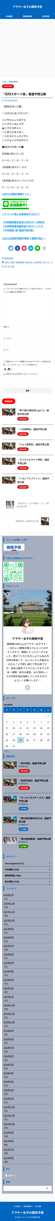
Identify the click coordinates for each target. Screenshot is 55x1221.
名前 (6, 326)
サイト (6, 350)
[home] (27, 687)
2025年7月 (8, 945)
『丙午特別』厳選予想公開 (32, 763)
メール (7, 338)
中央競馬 (9, 16)
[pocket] (24, 248)
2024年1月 (8, 1098)
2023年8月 (8, 1140)
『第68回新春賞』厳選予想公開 (35, 838)
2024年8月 (8, 1039)
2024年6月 (8, 1056)
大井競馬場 (37, 262)
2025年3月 (8, 979)
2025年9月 (8, 928)
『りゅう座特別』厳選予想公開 (33, 444)
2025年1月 (8, 996)
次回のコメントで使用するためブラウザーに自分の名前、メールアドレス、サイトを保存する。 (27, 363)
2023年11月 (9, 1115)
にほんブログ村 (10, 552)
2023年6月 (8, 1157)
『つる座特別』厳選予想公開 (32, 429)
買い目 (7, 266)
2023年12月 (9, 1107)
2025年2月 (8, 988)
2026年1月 (8, 894)
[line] (37, 248)
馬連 (12, 266)
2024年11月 (9, 1013)
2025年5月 (8, 962)
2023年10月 (9, 1124)
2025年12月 (9, 903)
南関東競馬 (27, 16)
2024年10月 (9, 1022)
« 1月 (5, 751)
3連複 (12, 262)
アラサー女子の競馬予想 (27, 7)
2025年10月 (9, 920)
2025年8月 (8, 937)
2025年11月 (9, 911)
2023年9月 (8, 1132)
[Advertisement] (27, 48)
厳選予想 (28, 262)
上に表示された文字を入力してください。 (21, 373)
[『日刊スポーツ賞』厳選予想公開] (31, 248)
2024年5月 (8, 1064)
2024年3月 (8, 1081)
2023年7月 (8, 1149)
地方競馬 (45, 16)
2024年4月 (8, 1073)
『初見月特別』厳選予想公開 (33, 780)
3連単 (7, 262)
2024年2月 (8, 1090)
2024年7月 (8, 1047)
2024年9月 (8, 1030)
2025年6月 (8, 954)
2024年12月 (9, 1005)
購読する (12, 1175)
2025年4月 (8, 971)
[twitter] (10, 248)
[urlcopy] (44, 248)
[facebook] (17, 248)
